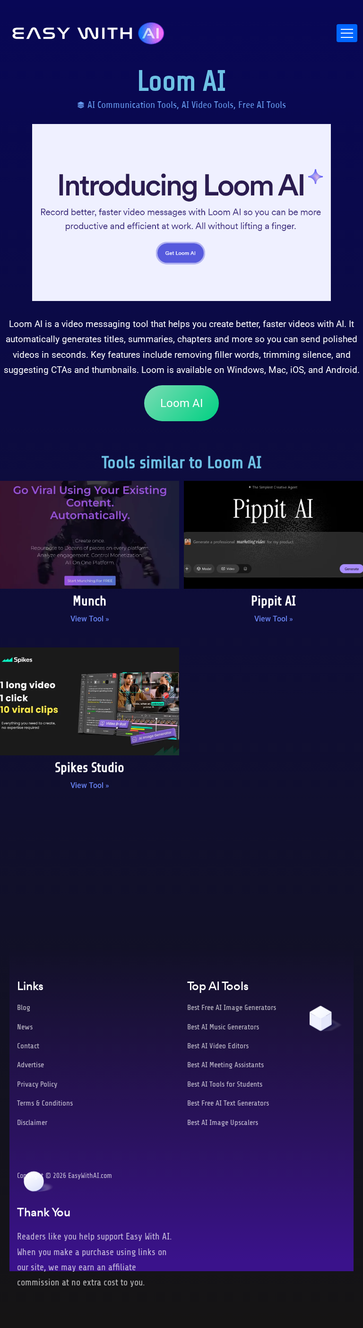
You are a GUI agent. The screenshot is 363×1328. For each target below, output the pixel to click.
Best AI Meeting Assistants (225, 1065)
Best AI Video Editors (218, 1046)
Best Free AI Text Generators (228, 1103)
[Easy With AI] (88, 31)
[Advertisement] (181, 875)
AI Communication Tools (132, 104)
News (25, 1027)
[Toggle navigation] (347, 33)
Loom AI (181, 403)
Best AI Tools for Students (224, 1084)
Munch (89, 601)
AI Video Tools (207, 104)
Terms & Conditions (45, 1103)
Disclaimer (32, 1122)
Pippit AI (273, 601)
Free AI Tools (262, 104)
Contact (28, 1046)
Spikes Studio (89, 767)
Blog (23, 1007)
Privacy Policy (37, 1084)
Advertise (30, 1065)
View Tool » (89, 618)
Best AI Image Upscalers (222, 1122)
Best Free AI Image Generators (231, 1007)
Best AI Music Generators (223, 1027)
